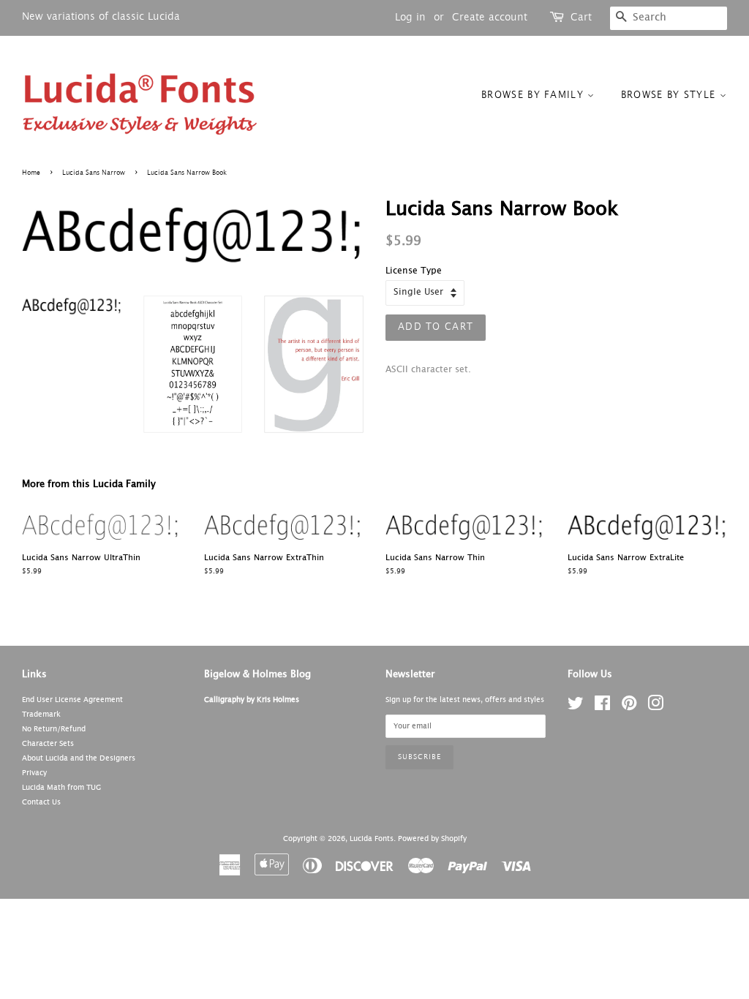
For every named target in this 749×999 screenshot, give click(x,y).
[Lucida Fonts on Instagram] (655, 707)
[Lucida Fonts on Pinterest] (629, 707)
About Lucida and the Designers (78, 758)
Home (31, 173)
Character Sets (48, 743)
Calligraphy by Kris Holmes (251, 700)
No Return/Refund (54, 729)
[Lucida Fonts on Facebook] (602, 707)
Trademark (41, 714)
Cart (581, 17)
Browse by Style (670, 95)
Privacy (34, 773)
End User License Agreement (72, 700)
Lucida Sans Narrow (93, 173)
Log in (410, 17)
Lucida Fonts (372, 838)
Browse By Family (534, 95)
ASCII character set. (428, 370)
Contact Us (41, 802)
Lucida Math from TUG (61, 787)
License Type (413, 271)
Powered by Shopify (432, 838)
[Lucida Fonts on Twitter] (576, 707)
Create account (489, 17)
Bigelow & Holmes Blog (257, 674)
